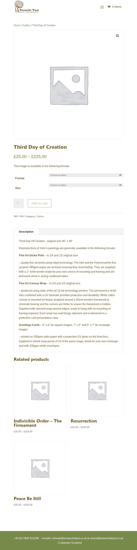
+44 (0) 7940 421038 (26, 538)
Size (18, 188)
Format (19, 178)
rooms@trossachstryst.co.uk (106, 538)
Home (17, 25)
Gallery (26, 25)
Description (26, 231)
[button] (118, 36)
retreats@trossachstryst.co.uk (69, 538)
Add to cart (39, 203)
